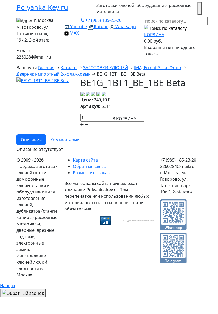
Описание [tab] (31, 140)
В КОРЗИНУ (124, 119)
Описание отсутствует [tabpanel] (39, 149)
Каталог (69, 68)
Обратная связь (89, 166)
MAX (74, 33)
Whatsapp (125, 27)
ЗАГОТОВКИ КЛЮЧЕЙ (105, 68)
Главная (46, 68)
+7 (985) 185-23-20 (102, 20)
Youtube (78, 27)
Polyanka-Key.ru (42, 7)
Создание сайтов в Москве (138, 220)
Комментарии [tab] (64, 140)
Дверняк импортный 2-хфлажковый (53, 74)
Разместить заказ (91, 173)
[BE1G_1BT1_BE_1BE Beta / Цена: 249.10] (42, 80)
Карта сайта (85, 160)
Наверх (7, 285)
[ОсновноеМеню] (199, 8)
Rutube (100, 27)
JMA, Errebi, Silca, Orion (157, 68)
